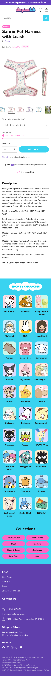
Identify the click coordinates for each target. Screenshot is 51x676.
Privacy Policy (24, 660)
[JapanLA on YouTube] (21, 648)
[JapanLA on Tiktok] (16, 648)
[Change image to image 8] (11, 110)
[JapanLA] (25, 10)
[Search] (46, 18)
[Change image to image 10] (30, 110)
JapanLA (20, 657)
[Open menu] (3, 10)
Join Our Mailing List (11, 591)
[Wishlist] (41, 10)
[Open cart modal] (46, 10)
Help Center (7, 577)
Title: (13, 119)
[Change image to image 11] (39, 110)
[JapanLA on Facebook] (3, 648)
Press (4, 586)
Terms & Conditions (10, 660)
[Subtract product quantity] (4, 149)
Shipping (6, 157)
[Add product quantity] (14, 149)
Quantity (6, 143)
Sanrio (7, 41)
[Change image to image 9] (20, 110)
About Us (6, 581)
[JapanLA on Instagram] (12, 648)
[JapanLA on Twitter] (8, 648)
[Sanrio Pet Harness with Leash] (25, 78)
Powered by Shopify (35, 657)
